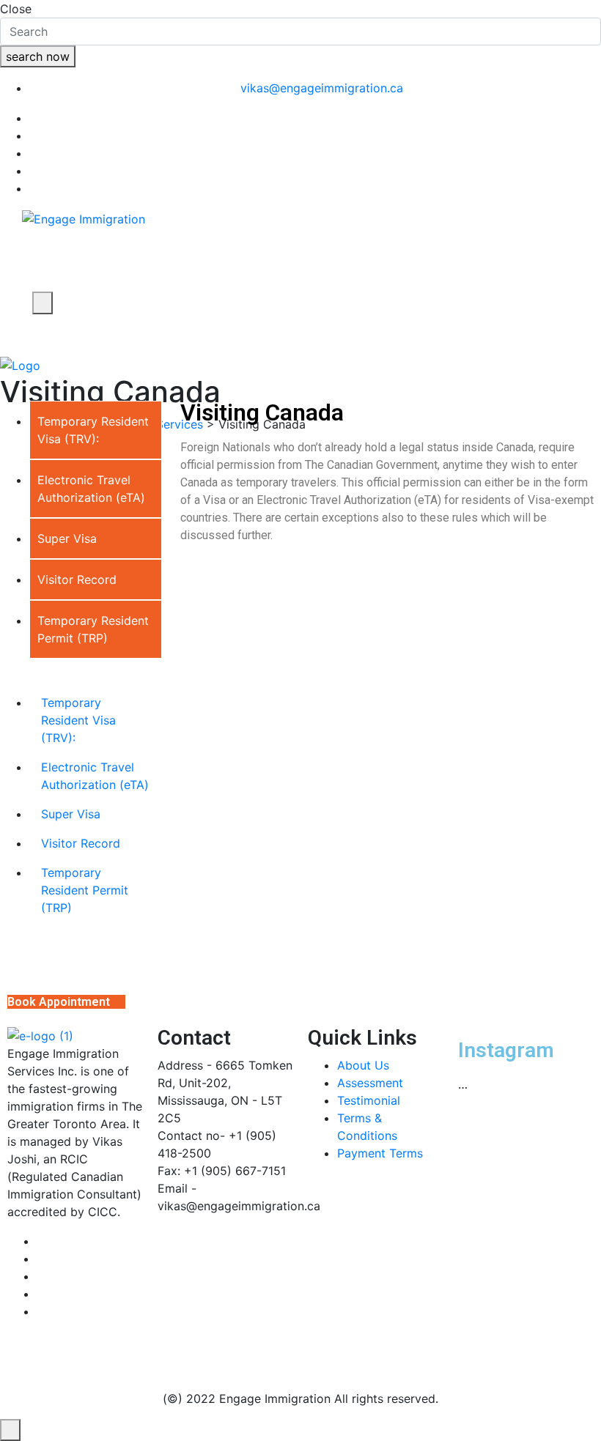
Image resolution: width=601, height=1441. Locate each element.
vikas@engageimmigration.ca (321, 88)
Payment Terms (380, 1153)
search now (38, 56)
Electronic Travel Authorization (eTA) (95, 776)
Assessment (370, 1082)
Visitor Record (80, 843)
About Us (363, 1065)
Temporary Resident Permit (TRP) (84, 890)
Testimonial (368, 1100)
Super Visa (70, 814)
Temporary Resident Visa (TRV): (78, 720)
